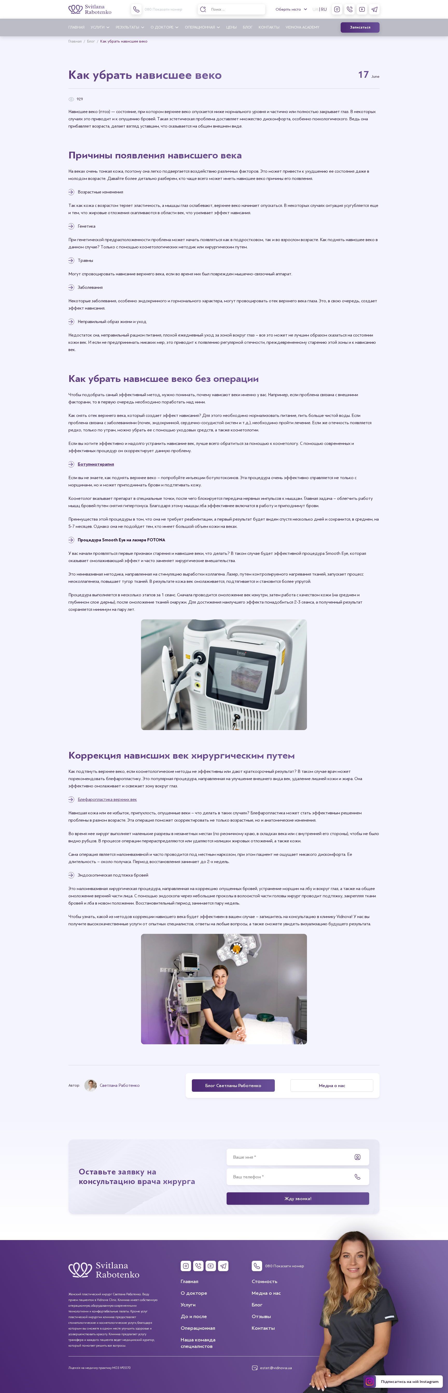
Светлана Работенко (120, 1085)
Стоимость (264, 1281)
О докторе (162, 27)
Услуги (97, 27)
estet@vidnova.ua (276, 1368)
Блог (248, 27)
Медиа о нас (266, 1293)
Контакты (269, 27)
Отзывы (261, 1316)
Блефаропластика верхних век (107, 799)
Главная (76, 27)
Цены (231, 27)
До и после (194, 1316)
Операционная (200, 27)
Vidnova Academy (302, 27)
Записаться (360, 27)
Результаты (127, 27)
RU (324, 9)
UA (315, 9)
